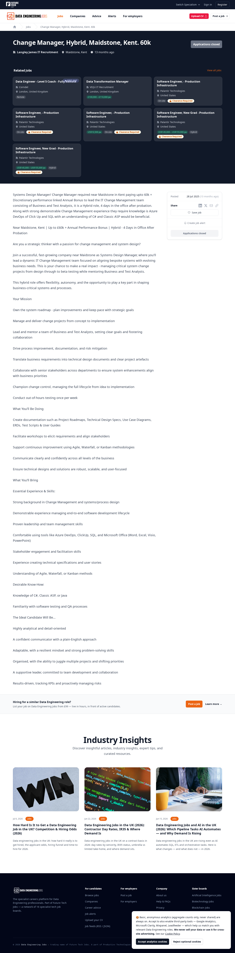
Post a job (219, 16)
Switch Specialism (186, 4)
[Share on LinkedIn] (200, 205)
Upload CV (197, 16)
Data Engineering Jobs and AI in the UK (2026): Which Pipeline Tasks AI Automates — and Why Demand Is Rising (188, 829)
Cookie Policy (172, 933)
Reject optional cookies (187, 941)
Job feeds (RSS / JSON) (97, 926)
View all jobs (214, 70)
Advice (96, 16)
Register (222, 4)
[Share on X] (205, 205)
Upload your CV (94, 920)
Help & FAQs (163, 901)
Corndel (23, 87)
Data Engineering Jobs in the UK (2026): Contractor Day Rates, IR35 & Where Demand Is (114, 829)
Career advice (93, 907)
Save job (196, 212)
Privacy (160, 907)
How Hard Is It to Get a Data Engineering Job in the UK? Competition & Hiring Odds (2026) (45, 829)
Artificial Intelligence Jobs (206, 895)
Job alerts (90, 913)
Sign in (208, 4)
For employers (132, 16)
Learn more (213, 704)
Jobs (60, 16)
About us (161, 895)
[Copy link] (216, 205)
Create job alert (196, 223)
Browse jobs (92, 895)
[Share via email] (211, 205)
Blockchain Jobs (201, 907)
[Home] (14, 27)
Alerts (112, 16)
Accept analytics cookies (152, 941)
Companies (77, 16)
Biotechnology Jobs (203, 901)
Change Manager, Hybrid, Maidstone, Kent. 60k (67, 26)
